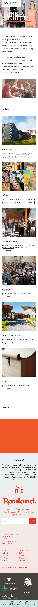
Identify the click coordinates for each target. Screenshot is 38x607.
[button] (34, 603)
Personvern (23, 567)
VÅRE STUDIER (9, 195)
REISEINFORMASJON (12, 335)
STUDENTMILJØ (9, 241)
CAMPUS (7, 289)
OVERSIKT (7, 149)
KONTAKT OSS (9, 381)
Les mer (23, 156)
